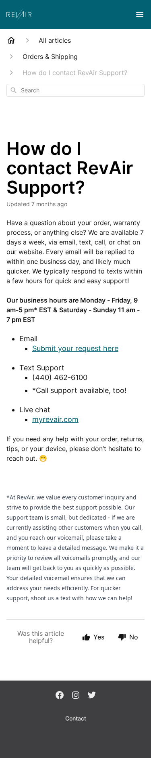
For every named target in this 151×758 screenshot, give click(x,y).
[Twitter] (92, 696)
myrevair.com (55, 419)
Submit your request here (75, 348)
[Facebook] (59, 696)
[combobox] (75, 90)
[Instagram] (76, 696)
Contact (75, 718)
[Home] (11, 40)
